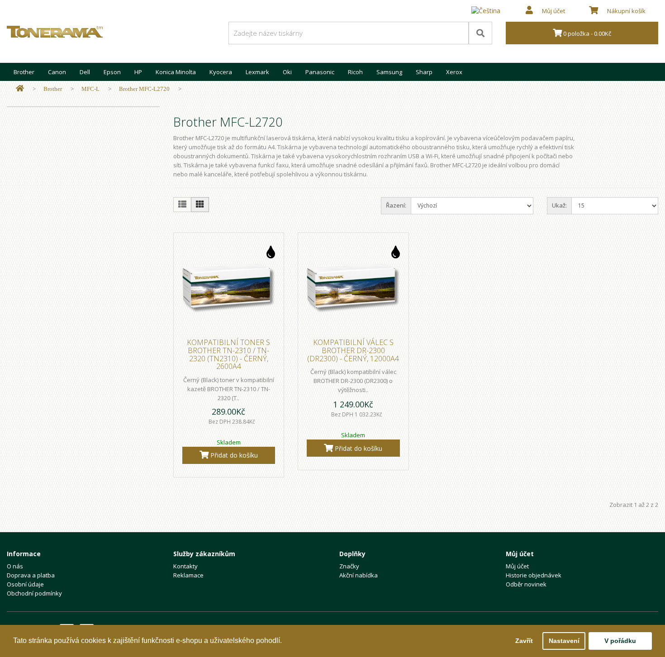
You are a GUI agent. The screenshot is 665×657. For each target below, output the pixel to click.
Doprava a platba (31, 575)
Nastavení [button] (564, 640)
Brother (24, 72)
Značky (349, 566)
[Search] (480, 33)
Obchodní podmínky (34, 593)
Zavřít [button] (524, 640)
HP (138, 72)
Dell (85, 72)
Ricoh (355, 72)
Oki (287, 72)
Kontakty (185, 566)
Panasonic (319, 72)
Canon (57, 72)
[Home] (20, 88)
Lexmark (257, 72)
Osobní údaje (25, 584)
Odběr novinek (526, 584)
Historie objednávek (533, 575)
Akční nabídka (358, 575)
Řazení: (396, 205)
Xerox (454, 72)
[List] (182, 204)
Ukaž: (559, 205)
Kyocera (220, 72)
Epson (112, 72)
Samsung (389, 72)
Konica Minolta (176, 72)
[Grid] (200, 204)
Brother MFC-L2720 (144, 88)
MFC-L (90, 88)
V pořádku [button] (620, 640)
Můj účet (517, 566)
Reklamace (188, 575)
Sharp (424, 72)
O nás (15, 566)
